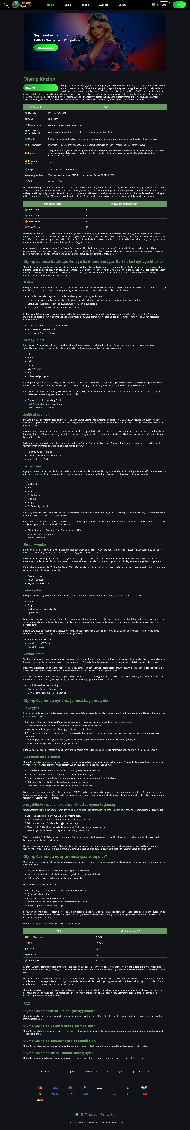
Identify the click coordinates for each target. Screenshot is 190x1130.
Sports (123, 4)
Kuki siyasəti (91, 1071)
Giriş (164, 4)
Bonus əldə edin (46, 47)
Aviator (103, 4)
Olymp (50, 4)
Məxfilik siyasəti (68, 1071)
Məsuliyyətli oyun (114, 1071)
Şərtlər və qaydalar (141, 1071)
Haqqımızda (46, 1071)
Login (67, 4)
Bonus (85, 4)
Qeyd (179, 4)
